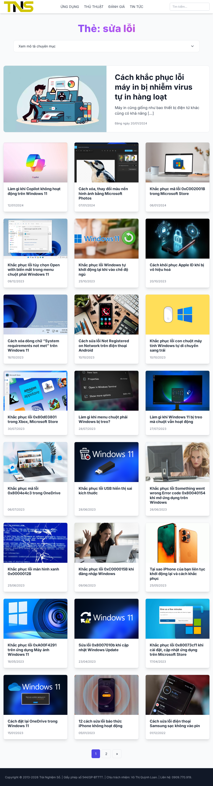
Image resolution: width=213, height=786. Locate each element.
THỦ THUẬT (93, 7)
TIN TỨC (136, 7)
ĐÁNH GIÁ (116, 7)
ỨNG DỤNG (70, 7)
